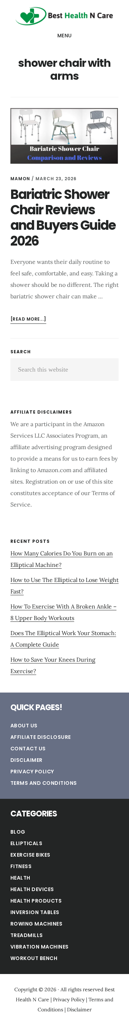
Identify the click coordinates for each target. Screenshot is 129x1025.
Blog (17, 831)
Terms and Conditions (43, 783)
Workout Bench (34, 958)
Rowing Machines (36, 923)
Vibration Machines (39, 946)
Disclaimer (26, 760)
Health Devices (32, 889)
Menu (64, 35)
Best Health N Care (64, 15)
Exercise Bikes (30, 854)
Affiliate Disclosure (40, 737)
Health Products (36, 900)
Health (20, 877)
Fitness (21, 866)
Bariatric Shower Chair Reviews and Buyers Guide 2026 (62, 217)
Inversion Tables (34, 912)
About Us (24, 725)
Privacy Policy (32, 771)
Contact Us (28, 748)
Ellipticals (26, 843)
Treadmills (26, 935)
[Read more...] (28, 320)
